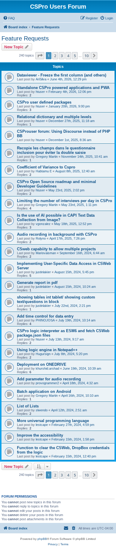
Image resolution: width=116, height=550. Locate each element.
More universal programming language (53, 420)
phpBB (42, 538)
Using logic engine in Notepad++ (47, 350)
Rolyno (41, 238)
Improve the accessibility (40, 435)
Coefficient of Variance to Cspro (46, 167)
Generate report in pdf (37, 282)
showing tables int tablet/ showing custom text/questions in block (56, 299)
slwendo (42, 410)
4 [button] (68, 55)
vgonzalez (43, 224)
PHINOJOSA (45, 320)
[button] (39, 55)
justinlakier (43, 272)
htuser (40, 91)
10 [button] (86, 55)
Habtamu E (44, 171)
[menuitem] (9, 18)
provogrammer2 (47, 383)
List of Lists (28, 406)
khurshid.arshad (47, 368)
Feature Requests (25, 38)
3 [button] (62, 55)
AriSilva (41, 79)
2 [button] (55, 55)
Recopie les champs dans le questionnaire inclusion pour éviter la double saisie (56, 150)
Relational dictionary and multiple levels (54, 117)
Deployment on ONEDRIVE (41, 364)
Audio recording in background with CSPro (57, 234)
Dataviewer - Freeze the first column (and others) (61, 75)
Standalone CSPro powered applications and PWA (63, 87)
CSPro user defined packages (44, 102)
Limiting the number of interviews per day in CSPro (64, 201)
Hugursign (43, 354)
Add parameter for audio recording (49, 379)
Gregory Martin (47, 156)
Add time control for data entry (45, 316)
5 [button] (75, 55)
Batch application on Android (44, 391)
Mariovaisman (46, 253)
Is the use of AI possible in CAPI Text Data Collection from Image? (56, 217)
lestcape (42, 424)
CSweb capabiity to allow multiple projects (56, 249)
